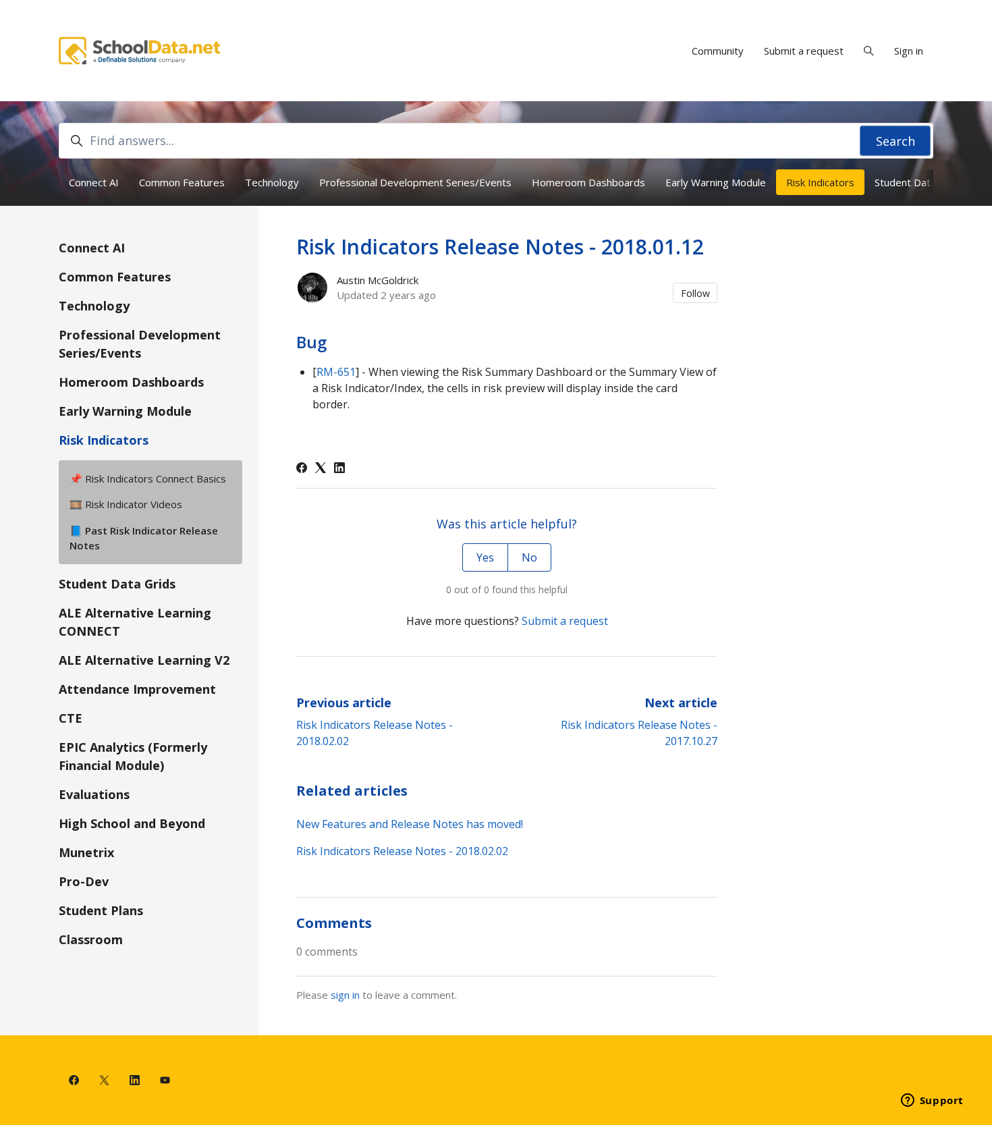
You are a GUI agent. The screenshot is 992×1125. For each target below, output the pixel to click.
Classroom (91, 939)
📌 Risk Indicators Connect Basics (148, 478)
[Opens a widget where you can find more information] (932, 1101)
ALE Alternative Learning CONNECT (135, 622)
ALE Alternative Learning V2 (144, 660)
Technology (272, 182)
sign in (345, 994)
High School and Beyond (132, 823)
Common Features (182, 182)
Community (718, 50)
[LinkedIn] (339, 469)
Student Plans (101, 910)
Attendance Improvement (137, 689)
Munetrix (86, 852)
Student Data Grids (919, 182)
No (529, 557)
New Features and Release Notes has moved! (409, 824)
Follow (695, 293)
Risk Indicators (820, 182)
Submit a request (804, 50)
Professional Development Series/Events (415, 182)
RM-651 (336, 371)
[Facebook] (301, 469)
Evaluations (94, 794)
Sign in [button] (908, 50)
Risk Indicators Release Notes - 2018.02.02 (402, 851)
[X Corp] (320, 469)
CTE (70, 718)
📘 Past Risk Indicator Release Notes (144, 538)
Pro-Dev (84, 881)
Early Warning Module (715, 182)
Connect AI (94, 182)
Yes (485, 557)
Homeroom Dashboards (588, 182)
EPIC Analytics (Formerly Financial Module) (133, 756)
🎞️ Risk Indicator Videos (126, 504)
